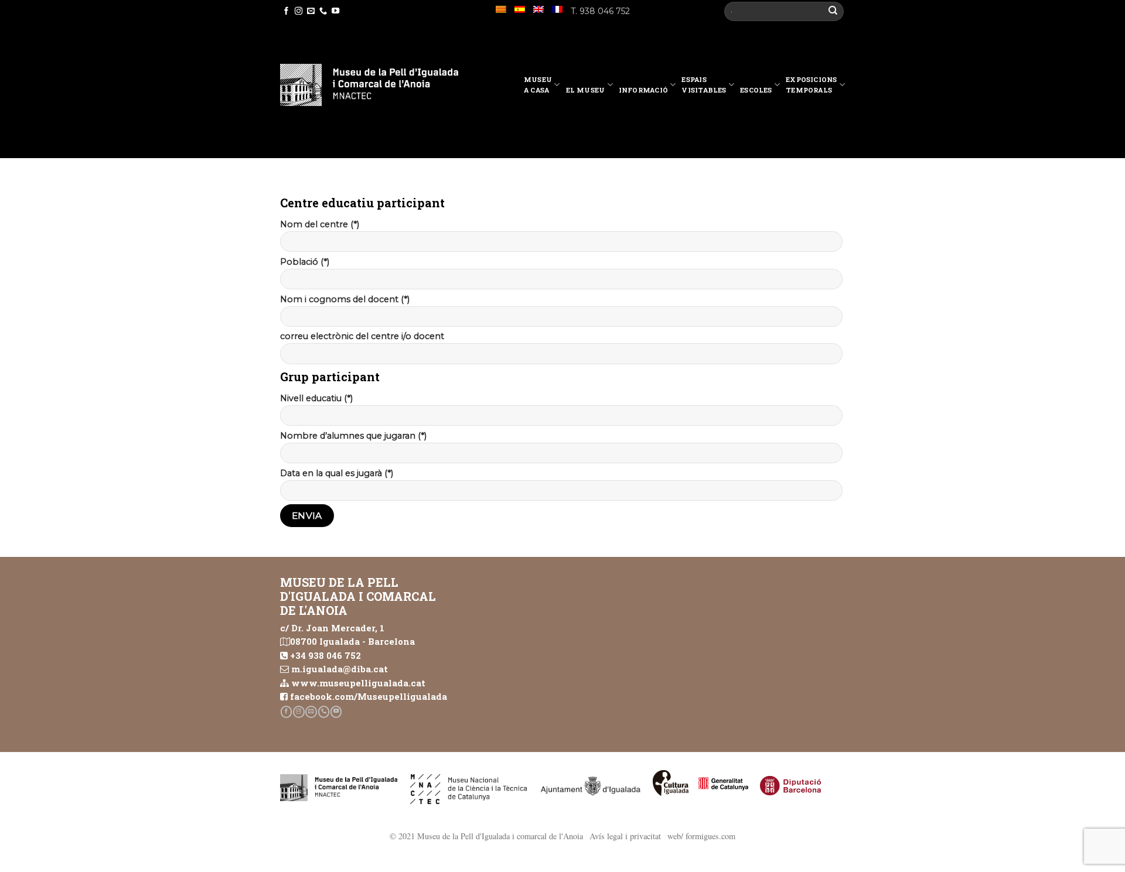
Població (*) (304, 262)
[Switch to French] (557, 9)
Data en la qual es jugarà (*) (336, 473)
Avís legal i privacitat (625, 836)
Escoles (756, 90)
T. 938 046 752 (600, 11)
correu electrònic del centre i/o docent (362, 336)
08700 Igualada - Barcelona (352, 641)
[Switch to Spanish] (519, 9)
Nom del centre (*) (319, 224)
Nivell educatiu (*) (316, 398)
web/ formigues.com (701, 836)
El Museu (585, 90)
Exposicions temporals (811, 84)
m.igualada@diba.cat (339, 669)
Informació (643, 90)
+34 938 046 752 (325, 655)
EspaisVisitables (703, 84)
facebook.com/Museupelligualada (368, 696)
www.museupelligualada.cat (358, 683)
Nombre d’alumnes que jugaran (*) (353, 435)
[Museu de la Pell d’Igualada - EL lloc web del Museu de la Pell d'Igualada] (369, 84)
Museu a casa (538, 84)
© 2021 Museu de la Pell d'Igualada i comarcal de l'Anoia (486, 836)
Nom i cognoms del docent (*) (345, 299)
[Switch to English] (538, 9)
